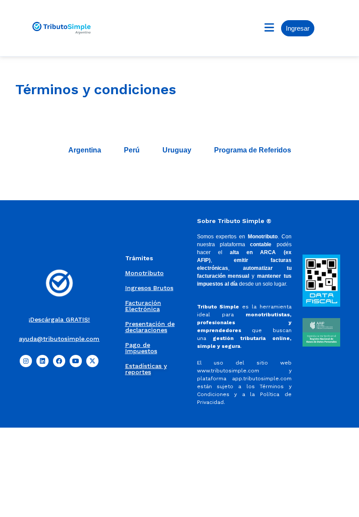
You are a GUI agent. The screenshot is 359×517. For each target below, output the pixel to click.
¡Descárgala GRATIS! (59, 319)
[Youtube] (76, 361)
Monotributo (144, 272)
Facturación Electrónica (143, 305)
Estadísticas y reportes (146, 368)
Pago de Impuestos (141, 347)
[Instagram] (26, 361)
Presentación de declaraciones (150, 326)
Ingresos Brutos (149, 287)
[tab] (85, 150)
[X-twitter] (92, 361)
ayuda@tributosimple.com (59, 338)
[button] (269, 27)
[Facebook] (59, 361)
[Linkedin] (42, 361)
